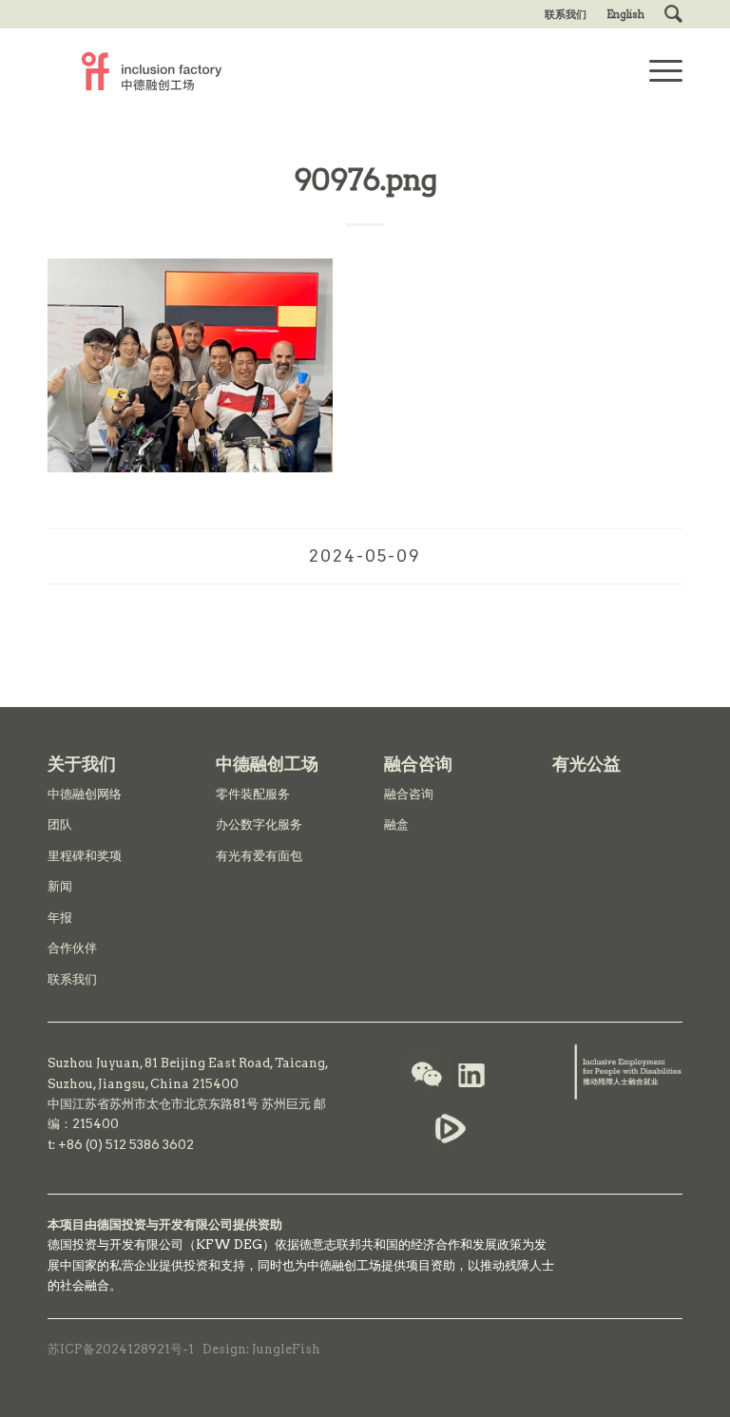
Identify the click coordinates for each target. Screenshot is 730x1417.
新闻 (60, 886)
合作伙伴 (72, 948)
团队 (60, 824)
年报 (60, 917)
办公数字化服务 (259, 824)
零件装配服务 (253, 794)
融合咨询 (408, 794)
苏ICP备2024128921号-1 (121, 1349)
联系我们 (565, 14)
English (625, 14)
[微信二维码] (427, 1077)
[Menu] (656, 71)
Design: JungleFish (261, 1349)
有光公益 (586, 764)
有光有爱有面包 (259, 856)
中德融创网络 (85, 794)
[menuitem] (566, 14)
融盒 (396, 824)
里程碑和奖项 (85, 856)
